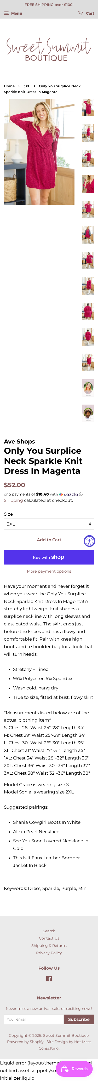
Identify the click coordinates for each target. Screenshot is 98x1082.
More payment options (49, 571)
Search (49, 931)
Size (8, 514)
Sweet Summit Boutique (66, 1035)
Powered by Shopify (25, 1041)
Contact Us (49, 938)
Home (9, 86)
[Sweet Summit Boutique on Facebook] (49, 979)
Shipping (13, 500)
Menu (16, 13)
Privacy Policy (49, 953)
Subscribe (79, 1019)
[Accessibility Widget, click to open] (89, 541)
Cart (89, 13)
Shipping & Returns (49, 945)
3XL (27, 86)
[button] (49, 494)
